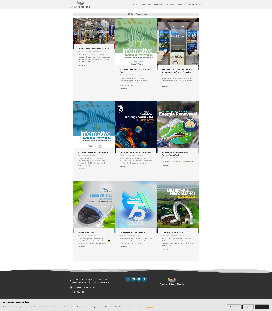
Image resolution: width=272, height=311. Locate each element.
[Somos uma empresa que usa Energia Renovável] (178, 127)
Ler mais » (81, 65)
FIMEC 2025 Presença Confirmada (135, 152)
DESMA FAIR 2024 (86, 232)
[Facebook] (196, 4)
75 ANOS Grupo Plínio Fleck (132, 232)
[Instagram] (193, 4)
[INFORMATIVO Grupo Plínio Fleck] (94, 127)
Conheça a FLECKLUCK (172, 232)
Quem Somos (145, 5)
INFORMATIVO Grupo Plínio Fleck (93, 152)
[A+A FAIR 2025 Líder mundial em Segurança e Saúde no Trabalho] (178, 44)
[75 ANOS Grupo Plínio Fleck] (136, 207)
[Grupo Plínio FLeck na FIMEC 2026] (94, 33)
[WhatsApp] (189, 4)
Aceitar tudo (262, 307)
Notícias (170, 5)
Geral (93, 155)
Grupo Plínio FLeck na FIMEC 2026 (93, 48)
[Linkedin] (200, 4)
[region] (136, 305)
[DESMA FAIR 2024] (94, 207)
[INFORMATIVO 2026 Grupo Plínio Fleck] (136, 44)
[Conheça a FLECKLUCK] (178, 207)
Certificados (182, 158)
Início (135, 5)
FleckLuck (180, 235)
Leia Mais (149, 307)
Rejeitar (248, 307)
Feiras (95, 235)
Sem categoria (96, 51)
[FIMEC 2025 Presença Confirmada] (136, 127)
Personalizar (234, 307)
